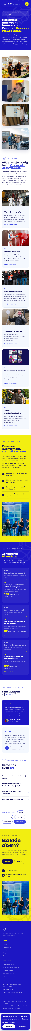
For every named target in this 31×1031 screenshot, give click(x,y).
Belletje (7, 861)
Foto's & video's (8, 970)
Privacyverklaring (8, 1008)
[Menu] (27, 4)
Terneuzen (7, 821)
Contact (5, 956)
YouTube (18, 1005)
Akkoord (9, 1026)
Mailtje (19, 861)
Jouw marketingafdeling (11, 967)
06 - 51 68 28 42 (8, 989)
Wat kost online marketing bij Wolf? (15, 777)
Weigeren (22, 1026)
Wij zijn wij (6, 944)
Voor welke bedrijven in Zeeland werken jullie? (15, 785)
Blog (4, 953)
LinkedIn (25, 1005)
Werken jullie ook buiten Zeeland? (15, 792)
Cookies (17, 1008)
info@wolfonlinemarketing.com (13, 992)
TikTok (12, 1005)
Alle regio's (19, 821)
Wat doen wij (7, 947)
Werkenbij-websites (9, 976)
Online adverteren (8, 973)
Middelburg (8, 817)
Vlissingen (19, 817)
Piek (6, 1003)
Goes (21, 812)
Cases (5, 950)
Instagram (6, 1005)
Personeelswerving (9, 964)
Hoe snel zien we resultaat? (15, 799)
